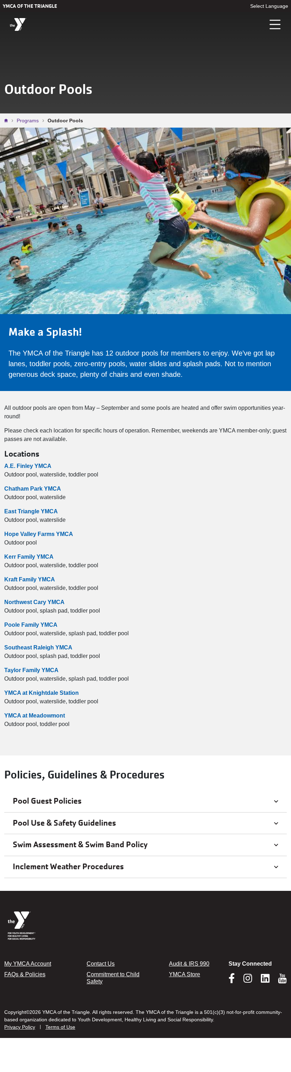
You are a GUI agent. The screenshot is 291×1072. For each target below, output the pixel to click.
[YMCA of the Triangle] (18, 24)
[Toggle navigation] (275, 24)
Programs (28, 120)
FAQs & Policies (24, 974)
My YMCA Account (27, 964)
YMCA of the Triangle (30, 6)
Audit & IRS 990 (189, 964)
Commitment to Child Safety (113, 977)
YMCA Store (184, 974)
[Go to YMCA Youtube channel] (282, 978)
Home (7, 120)
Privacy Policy (19, 1027)
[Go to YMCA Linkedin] (265, 980)
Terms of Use (60, 1027)
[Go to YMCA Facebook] (232, 980)
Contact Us (101, 964)
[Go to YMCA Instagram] (247, 980)
